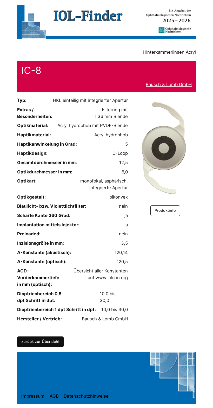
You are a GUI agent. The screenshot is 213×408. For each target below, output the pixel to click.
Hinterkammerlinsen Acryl (169, 52)
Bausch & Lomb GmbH (169, 84)
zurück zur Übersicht (40, 341)
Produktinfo (165, 210)
